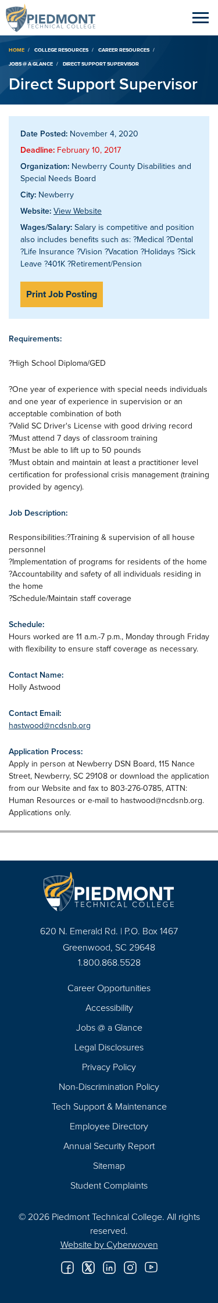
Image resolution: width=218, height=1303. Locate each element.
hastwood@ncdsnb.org (50, 725)
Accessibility (109, 1007)
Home (16, 49)
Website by (109, 1244)
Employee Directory (109, 1126)
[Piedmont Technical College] (109, 891)
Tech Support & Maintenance (109, 1106)
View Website (77, 211)
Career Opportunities (109, 987)
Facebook (67, 1267)
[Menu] (200, 17)
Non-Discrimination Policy (109, 1086)
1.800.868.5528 (109, 962)
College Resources (61, 49)
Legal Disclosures (109, 1047)
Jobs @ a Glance (31, 63)
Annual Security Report (109, 1145)
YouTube (151, 1267)
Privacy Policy (109, 1066)
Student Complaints (109, 1185)
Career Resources (123, 49)
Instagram (130, 1267)
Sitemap (109, 1165)
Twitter (88, 1267)
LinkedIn (109, 1267)
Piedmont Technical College (55, 17)
